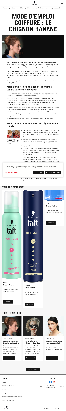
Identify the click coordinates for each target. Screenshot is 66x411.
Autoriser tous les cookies (53, 172)
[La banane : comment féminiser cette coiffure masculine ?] (11, 339)
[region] (33, 169)
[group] (33, 342)
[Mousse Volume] (11, 249)
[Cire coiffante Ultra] (54, 249)
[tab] (33, 364)
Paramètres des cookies (11, 172)
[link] (61, 386)
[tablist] (33, 365)
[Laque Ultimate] (33, 249)
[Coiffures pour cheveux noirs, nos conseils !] (54, 339)
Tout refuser (38, 172)
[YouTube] (54, 382)
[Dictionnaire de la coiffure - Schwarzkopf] (33, 339)
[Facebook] (50, 382)
